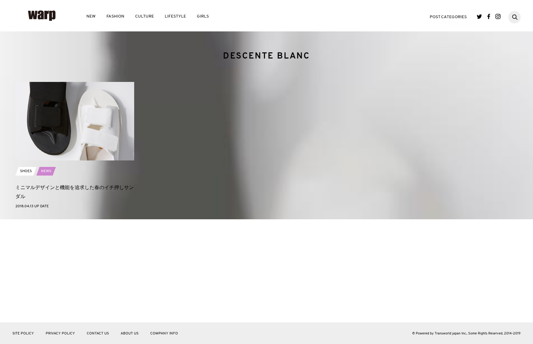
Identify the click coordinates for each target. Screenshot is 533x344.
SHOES (26, 171)
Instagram (498, 16)
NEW (91, 16)
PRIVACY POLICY (60, 333)
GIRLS (203, 16)
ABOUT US (129, 333)
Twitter (479, 16)
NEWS (46, 171)
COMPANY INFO (164, 333)
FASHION (115, 16)
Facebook (488, 16)
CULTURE (144, 16)
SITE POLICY (23, 333)
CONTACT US (98, 333)
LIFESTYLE (175, 16)
